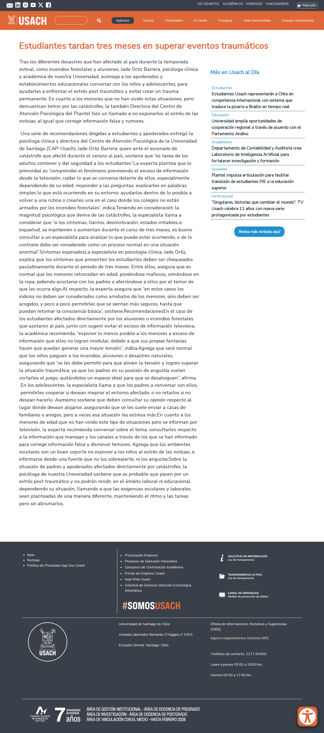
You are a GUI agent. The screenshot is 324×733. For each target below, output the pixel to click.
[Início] (29, 20)
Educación (220, 115)
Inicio (31, 555)
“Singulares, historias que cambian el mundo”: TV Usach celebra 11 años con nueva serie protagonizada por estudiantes (257, 208)
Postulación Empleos (141, 555)
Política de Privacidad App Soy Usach (56, 565)
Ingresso (122, 20)
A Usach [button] (200, 20)
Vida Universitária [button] (257, 20)
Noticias (33, 560)
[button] (310, 718)
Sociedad (219, 169)
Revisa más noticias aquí (259, 231)
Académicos (222, 142)
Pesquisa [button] (225, 20)
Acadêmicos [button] (233, 4)
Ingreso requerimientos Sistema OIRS (239, 638)
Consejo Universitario (298, 20)
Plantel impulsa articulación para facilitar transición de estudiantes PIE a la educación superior (253, 181)
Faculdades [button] (174, 20)
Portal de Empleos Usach (145, 573)
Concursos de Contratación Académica (154, 567)
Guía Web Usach (137, 579)
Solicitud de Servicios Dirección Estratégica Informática (158, 588)
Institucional (222, 196)
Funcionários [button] (277, 4)
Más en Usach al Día (234, 72)
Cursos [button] (148, 20)
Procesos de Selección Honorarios (151, 561)
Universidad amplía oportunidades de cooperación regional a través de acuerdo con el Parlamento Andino (256, 127)
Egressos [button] (254, 4)
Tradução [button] (309, 5)
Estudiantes (222, 87)
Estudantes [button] (208, 4)
